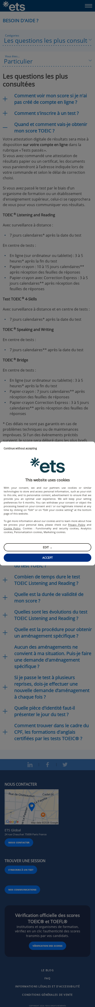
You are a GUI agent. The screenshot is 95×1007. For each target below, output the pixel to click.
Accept (47, 558)
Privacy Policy (76, 524)
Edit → (47, 547)
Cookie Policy (12, 528)
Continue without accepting (20, 448)
